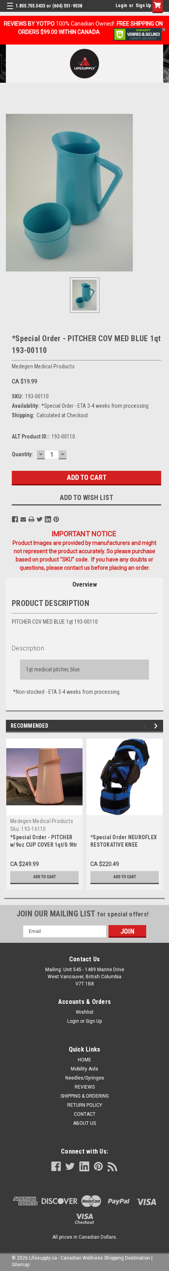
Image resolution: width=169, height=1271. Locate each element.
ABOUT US (84, 1123)
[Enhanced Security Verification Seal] (139, 34)
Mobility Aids (84, 1069)
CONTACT (85, 1114)
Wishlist (85, 1012)
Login (121, 5)
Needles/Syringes (84, 1078)
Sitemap (20, 1264)
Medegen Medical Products (41, 821)
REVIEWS (85, 1087)
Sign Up (143, 5)
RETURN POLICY (84, 1105)
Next (157, 726)
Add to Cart (44, 877)
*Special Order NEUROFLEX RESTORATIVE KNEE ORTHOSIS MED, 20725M (123, 844)
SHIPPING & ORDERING (85, 1096)
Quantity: (22, 454)
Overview (84, 584)
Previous (146, 726)
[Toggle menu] (11, 11)
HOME (84, 1060)
